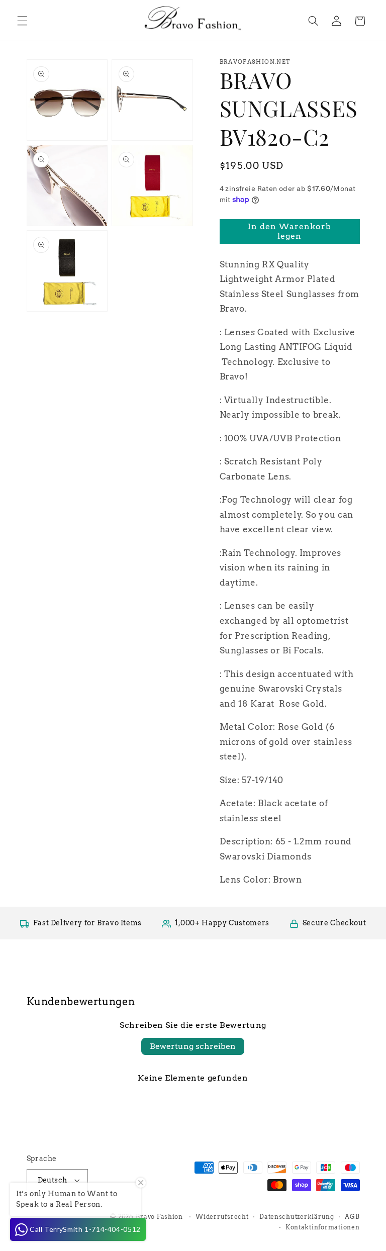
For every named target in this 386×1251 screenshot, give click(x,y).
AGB (352, 1216)
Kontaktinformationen (322, 1227)
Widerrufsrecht (222, 1216)
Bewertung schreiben (193, 1046)
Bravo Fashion (159, 1216)
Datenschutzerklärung (296, 1216)
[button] (22, 21)
